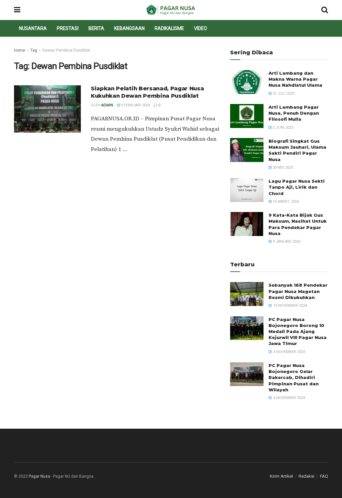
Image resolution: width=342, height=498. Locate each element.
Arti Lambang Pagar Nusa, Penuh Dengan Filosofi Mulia (294, 113)
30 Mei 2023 (282, 167)
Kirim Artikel (281, 476)
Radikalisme (169, 28)
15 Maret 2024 (285, 201)
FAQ (324, 476)
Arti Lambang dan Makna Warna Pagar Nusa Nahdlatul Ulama (295, 79)
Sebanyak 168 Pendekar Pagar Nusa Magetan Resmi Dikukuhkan (298, 291)
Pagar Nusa (39, 476)
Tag (33, 50)
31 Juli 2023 (283, 93)
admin (107, 105)
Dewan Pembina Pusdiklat (66, 50)
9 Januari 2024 (286, 241)
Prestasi (67, 28)
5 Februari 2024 (135, 105)
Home (19, 50)
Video (200, 28)
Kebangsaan (129, 28)
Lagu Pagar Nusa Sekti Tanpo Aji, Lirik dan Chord (297, 187)
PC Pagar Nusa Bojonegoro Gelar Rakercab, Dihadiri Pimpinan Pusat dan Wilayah (294, 377)
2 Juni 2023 (282, 127)
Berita (96, 28)
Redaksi (306, 476)
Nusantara (33, 28)
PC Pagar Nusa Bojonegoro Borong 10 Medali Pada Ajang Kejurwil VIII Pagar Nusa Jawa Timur (298, 331)
